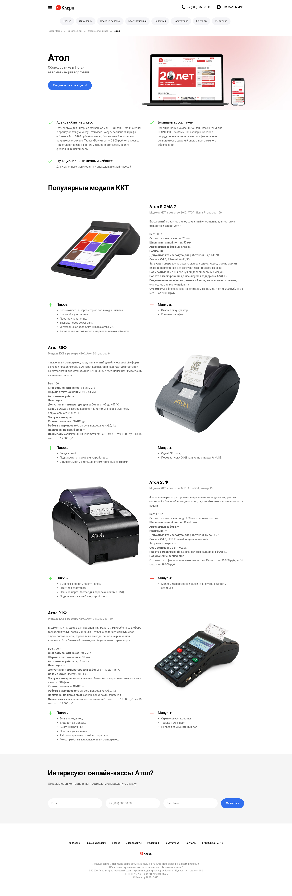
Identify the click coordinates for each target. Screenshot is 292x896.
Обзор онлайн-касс (98, 31)
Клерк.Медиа (55, 31)
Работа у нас (181, 21)
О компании (85, 21)
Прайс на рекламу (110, 21)
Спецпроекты (75, 31)
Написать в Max (232, 7)
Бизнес (67, 21)
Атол (117, 31)
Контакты (201, 21)
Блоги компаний (137, 21)
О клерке (74, 843)
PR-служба (221, 21)
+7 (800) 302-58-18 (199, 7)
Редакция (160, 21)
